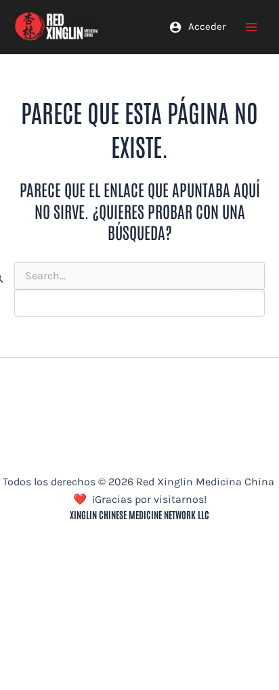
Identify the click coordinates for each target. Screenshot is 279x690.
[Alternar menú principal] (251, 26)
